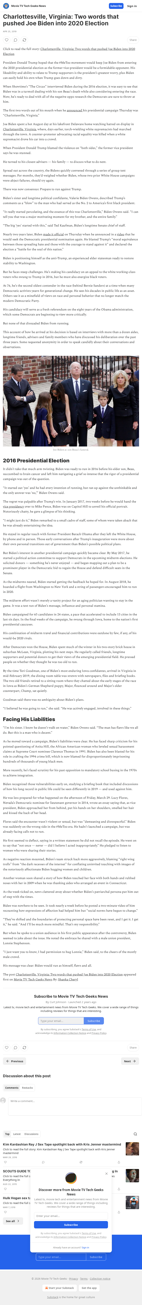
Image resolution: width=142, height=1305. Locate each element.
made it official (53, 234)
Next (127, 1061)
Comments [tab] (11, 1087)
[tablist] (19, 1087)
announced (75, 110)
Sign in (132, 6)
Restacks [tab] (27, 1087)
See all (10, 1221)
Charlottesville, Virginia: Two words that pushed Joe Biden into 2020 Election (69, 974)
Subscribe (116, 6)
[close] (106, 1174)
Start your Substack (61, 1288)
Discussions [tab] (31, 1134)
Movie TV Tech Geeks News (33, 979)
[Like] (6, 40)
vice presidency (13, 506)
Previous (17, 1061)
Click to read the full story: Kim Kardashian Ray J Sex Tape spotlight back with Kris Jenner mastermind (59, 1151)
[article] (71, 1153)
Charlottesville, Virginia (19, 129)
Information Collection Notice (70, 1237)
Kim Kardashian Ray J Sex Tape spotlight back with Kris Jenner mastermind (62, 1144)
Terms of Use (89, 1233)
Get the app (89, 1288)
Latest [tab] (17, 1134)
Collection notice (100, 1278)
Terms (84, 1278)
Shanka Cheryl (68, 979)
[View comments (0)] (15, 40)
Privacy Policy (99, 1237)
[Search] (135, 1134)
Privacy (73, 1278)
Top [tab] (7, 1134)
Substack (52, 1297)
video (120, 234)
